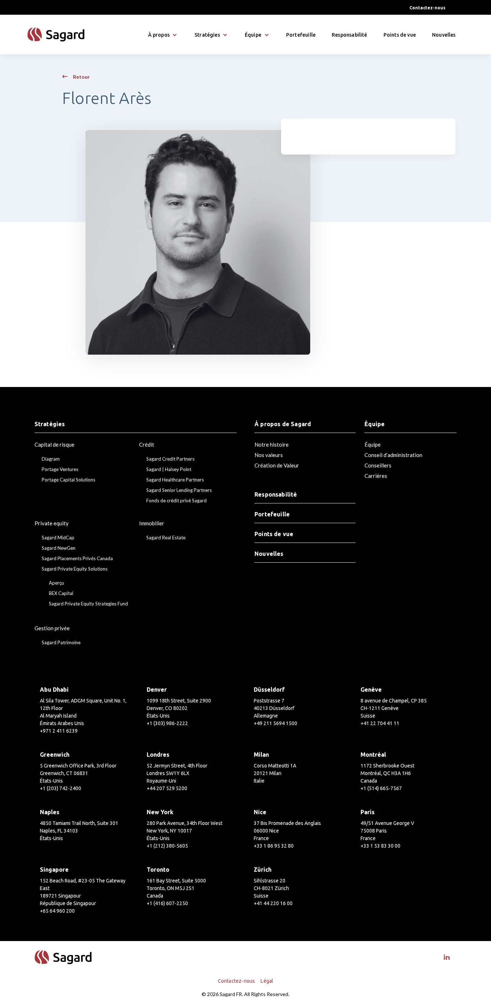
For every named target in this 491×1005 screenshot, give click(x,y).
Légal (267, 981)
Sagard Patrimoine (61, 642)
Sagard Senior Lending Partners (179, 490)
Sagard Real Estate (165, 537)
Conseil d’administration (393, 455)
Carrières (375, 475)
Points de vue (400, 35)
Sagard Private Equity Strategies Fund (88, 604)
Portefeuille (301, 35)
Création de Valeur (276, 465)
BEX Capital (61, 593)
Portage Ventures (60, 469)
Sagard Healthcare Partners (175, 480)
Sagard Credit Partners (170, 459)
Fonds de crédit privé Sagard (176, 500)
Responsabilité (349, 35)
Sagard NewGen (58, 548)
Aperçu (56, 583)
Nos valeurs (268, 455)
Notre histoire (271, 444)
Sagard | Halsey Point (168, 469)
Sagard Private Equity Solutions (74, 569)
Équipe (372, 444)
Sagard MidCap (58, 537)
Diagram (51, 459)
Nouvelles (444, 35)
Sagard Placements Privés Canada (77, 558)
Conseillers (377, 465)
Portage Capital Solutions (68, 480)
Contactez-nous (427, 7)
